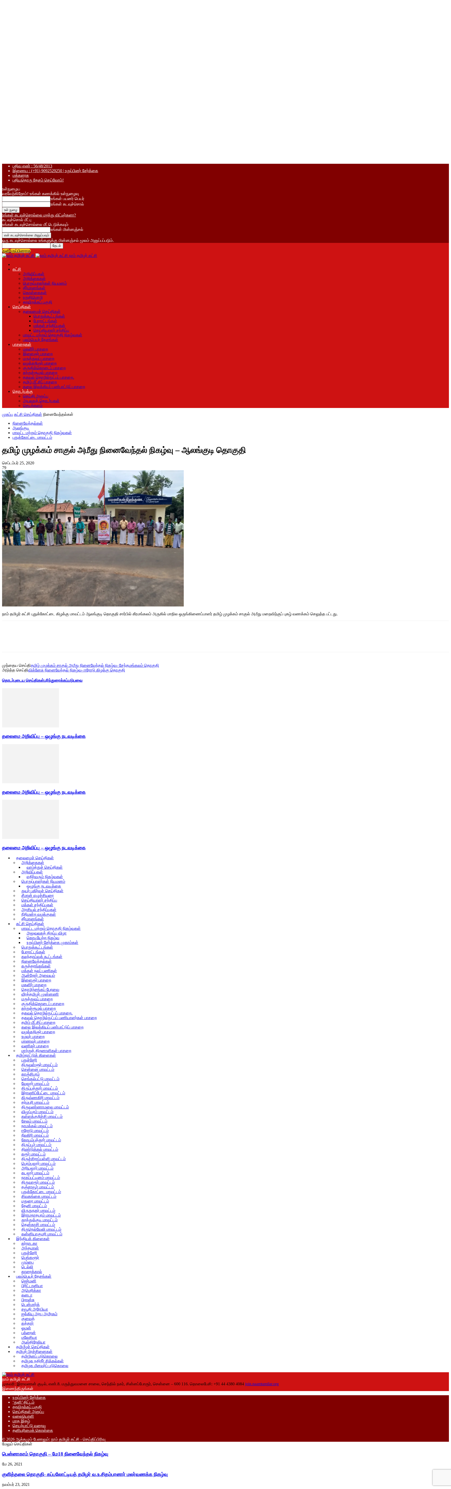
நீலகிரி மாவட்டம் (35, 1135)
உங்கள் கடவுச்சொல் (67, 204)
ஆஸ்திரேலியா (33, 1342)
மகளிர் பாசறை (35, 349)
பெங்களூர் (30, 1257)
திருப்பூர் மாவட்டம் (36, 1144)
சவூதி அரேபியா (34, 1309)
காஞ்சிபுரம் (30, 1074)
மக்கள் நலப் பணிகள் (39, 970)
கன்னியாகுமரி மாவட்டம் (41, 1234)
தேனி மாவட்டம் (34, 1206)
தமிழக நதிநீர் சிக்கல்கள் (42, 1361)
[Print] (122, 641)
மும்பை (27, 1262)
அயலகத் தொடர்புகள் (41, 401)
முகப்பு (7, 414)
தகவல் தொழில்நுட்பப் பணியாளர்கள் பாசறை (59, 1017)
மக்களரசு (21, 175)
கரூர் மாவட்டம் (33, 1154)
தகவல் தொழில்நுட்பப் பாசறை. (48, 377)
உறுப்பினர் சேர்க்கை (29, 1397)
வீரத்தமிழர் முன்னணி (40, 994)
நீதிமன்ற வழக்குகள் (38, 914)
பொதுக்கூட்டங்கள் (49, 316)
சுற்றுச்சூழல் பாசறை (40, 372)
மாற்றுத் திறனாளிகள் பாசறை (46, 1050)
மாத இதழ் (21, 1421)
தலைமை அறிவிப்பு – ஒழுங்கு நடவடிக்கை (44, 736)
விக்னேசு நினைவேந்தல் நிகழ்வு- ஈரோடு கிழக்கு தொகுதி (76, 670)
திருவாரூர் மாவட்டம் (38, 1182)
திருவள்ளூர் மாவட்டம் (39, 1064)
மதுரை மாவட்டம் (35, 1201)
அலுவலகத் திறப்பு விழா (47, 933)
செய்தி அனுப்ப (35, 396)
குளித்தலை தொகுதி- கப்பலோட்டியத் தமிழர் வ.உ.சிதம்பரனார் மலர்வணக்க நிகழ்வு (85, 1474)
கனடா (26, 1295)
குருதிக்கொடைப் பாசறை (44, 368)
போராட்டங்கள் (45, 321)
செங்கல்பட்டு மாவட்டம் (40, 1079)
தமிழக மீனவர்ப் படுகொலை (44, 1365)
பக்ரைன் (28, 1332)
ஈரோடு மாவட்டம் (35, 1130)
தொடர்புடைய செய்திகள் (23, 680)
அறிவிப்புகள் (33, 274)
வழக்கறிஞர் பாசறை (40, 363)
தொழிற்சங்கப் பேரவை (40, 989)
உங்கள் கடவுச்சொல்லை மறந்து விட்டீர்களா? (39, 215)
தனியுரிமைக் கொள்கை (33, 1430)
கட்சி (17, 269)
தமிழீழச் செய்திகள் (33, 1347)
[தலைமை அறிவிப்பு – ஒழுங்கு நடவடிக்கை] (30, 726)
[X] (66, 641)
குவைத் (28, 1318)
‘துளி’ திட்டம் (23, 1402)
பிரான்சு (27, 1300)
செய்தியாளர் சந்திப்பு (51, 330)
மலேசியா (29, 1337)
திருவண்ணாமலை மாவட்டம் (45, 1107)
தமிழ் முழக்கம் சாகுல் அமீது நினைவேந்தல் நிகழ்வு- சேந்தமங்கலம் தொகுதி (95, 665)
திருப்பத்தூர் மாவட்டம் (39, 1088)
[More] (160, 640)
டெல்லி (27, 1267)
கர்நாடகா (29, 1243)
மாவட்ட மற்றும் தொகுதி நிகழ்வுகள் (52, 335)
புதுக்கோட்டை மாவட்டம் (32, 437)
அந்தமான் (30, 1248)
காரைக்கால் (31, 1271)
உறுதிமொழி (33, 297)
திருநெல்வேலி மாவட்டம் (41, 1229)
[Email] (141, 641)
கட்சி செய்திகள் (28, 414)
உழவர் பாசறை (33, 1036)
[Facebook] (47, 641)
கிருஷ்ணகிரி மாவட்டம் (40, 1097)
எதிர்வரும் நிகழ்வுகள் (45, 876)
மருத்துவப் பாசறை (38, 358)
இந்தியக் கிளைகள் (33, 1238)
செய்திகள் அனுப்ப (28, 1411)
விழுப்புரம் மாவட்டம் (37, 1112)
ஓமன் (26, 1328)
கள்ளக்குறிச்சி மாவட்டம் (42, 1116)
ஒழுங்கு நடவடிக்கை (44, 886)
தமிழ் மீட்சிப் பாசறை (40, 382)
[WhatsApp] (84, 641)
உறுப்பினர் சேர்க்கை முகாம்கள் (52, 942)
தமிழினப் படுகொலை (39, 1356)
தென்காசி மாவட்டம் (38, 1224)
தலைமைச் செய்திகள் (42, 311)
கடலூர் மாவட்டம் (35, 1173)
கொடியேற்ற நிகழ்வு (43, 938)
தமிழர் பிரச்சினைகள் (34, 1351)
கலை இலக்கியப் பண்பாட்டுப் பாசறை (54, 386)
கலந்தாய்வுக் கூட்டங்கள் (41, 956)
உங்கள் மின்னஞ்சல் (66, 229)
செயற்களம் (33, 405)
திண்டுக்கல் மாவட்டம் (39, 1149)
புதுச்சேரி (29, 1060)
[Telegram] (103, 641)
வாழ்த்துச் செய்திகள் (45, 867)
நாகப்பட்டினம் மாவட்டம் (40, 1177)
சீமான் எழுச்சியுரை (37, 895)
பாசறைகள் (22, 344)
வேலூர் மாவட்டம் (35, 1083)
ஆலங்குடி (21, 428)
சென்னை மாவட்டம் (37, 1069)
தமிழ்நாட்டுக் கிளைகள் (36, 1055)
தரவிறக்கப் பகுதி (37, 302)
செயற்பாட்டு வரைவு (29, 1425)
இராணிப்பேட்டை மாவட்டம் (43, 1093)
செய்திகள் (22, 307)
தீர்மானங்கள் (34, 288)
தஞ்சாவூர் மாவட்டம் (37, 1187)
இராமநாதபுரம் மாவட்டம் (41, 1215)
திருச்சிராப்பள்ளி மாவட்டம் (43, 1159)
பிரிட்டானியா (32, 1285)
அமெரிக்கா (31, 1290)
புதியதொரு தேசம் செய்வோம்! (38, 180)
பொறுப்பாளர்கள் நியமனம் (45, 283)
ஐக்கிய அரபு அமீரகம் (39, 1314)
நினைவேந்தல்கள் (28, 423)
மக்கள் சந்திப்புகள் (49, 325)
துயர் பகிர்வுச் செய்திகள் (42, 891)
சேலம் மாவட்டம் (34, 1121)
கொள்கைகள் (35, 292)
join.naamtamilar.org (262, 1384)
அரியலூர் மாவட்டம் (37, 1168)
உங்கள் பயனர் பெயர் (67, 198)
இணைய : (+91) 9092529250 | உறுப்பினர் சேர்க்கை (55, 170)
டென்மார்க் (30, 1304)
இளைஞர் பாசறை (38, 354)
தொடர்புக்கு (23, 391)
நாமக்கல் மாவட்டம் (37, 1126)
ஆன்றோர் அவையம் (38, 975)
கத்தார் (27, 1323)
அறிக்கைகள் (34, 278)
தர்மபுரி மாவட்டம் (35, 1102)
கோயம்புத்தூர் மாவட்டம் (41, 1140)
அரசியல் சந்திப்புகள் (38, 909)
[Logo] (18, 255)
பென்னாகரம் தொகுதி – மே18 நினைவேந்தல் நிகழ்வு (55, 1454)
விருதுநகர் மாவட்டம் (38, 1210)
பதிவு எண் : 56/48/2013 (32, 166)
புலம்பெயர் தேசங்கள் (40, 339)
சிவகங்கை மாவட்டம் (38, 1196)
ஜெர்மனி (28, 1281)
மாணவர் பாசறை (35, 1041)
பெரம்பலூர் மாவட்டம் (38, 1163)
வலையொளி (23, 1416)
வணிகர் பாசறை (35, 1046)
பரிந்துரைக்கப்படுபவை (63, 680)
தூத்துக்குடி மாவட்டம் (39, 1220)
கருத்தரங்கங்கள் (36, 966)
